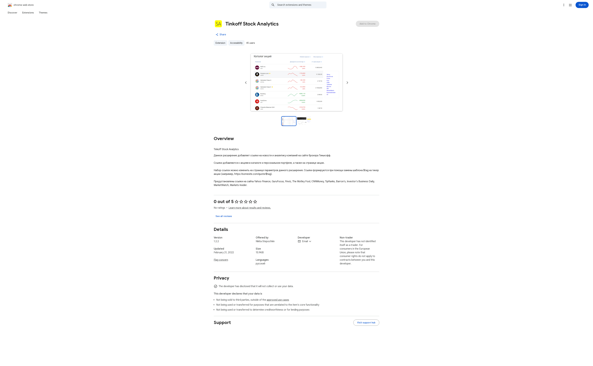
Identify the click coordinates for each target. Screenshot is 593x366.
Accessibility (236, 43)
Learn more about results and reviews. (250, 207)
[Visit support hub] (366, 322)
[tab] (12, 12)
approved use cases (278, 299)
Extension (220, 43)
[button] (570, 5)
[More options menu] (564, 5)
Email (305, 241)
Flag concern (221, 259)
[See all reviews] (224, 216)
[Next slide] (347, 83)
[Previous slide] (246, 83)
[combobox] (301, 5)
